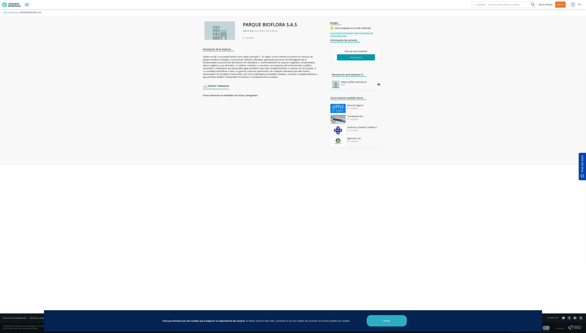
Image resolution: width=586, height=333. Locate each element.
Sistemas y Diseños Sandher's (362, 127)
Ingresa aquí (248, 31)
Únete (560, 4)
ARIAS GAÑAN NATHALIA (353, 82)
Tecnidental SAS (355, 116)
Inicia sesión (356, 57)
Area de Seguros (355, 105)
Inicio (5, 12)
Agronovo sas (354, 138)
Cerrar (386, 321)
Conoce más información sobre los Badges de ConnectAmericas (351, 34)
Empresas (14, 12)
